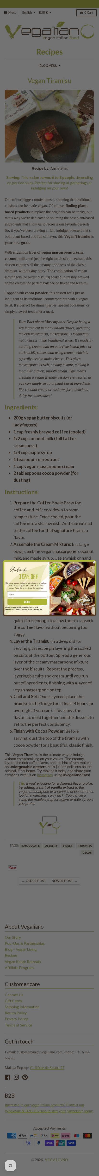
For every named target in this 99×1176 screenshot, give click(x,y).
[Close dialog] (94, 562)
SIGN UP (27, 601)
